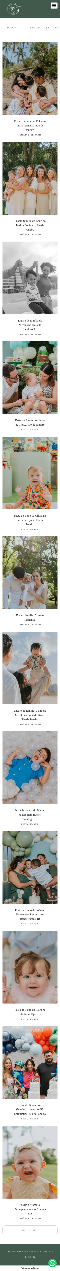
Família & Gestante (44, 27)
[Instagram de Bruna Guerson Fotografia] (29, 1257)
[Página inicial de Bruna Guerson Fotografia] (13, 9)
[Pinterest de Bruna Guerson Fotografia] (34, 1257)
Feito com (30, 1268)
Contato (47, 1251)
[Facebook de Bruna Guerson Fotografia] (25, 1257)
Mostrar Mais (30, 1230)
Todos (11, 27)
